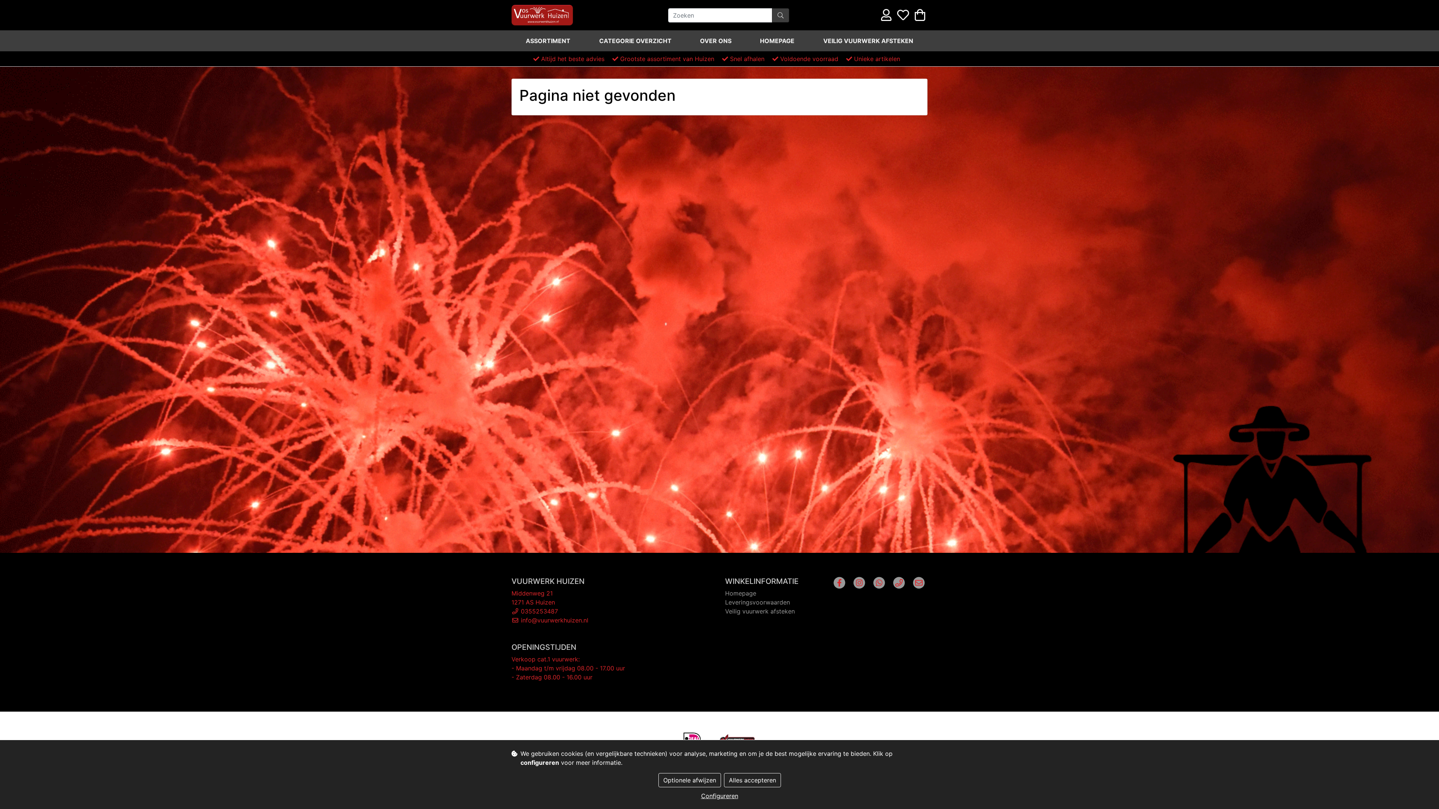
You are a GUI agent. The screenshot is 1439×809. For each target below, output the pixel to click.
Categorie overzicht (635, 41)
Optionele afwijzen (689, 780)
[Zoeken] (780, 15)
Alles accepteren (752, 780)
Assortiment (548, 41)
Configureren (719, 796)
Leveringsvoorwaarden (757, 602)
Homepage (777, 41)
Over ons (715, 41)
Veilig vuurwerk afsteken (868, 41)
